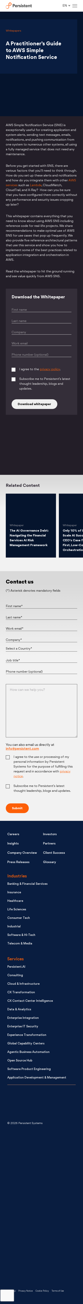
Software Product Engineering (29, 1069)
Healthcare (15, 901)
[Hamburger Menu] (74, 5)
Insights (13, 843)
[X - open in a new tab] (36, 1175)
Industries (17, 876)
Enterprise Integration (23, 1018)
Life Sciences (16, 909)
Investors (50, 834)
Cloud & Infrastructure (23, 984)
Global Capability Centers (25, 1043)
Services (15, 959)
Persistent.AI (16, 967)
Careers (13, 834)
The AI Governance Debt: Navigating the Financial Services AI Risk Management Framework (29, 538)
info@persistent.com (22, 749)
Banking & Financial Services (27, 884)
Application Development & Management (36, 1077)
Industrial (14, 926)
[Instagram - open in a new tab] (36, 1268)
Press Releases (18, 862)
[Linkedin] (41, 452)
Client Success (54, 853)
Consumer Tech (18, 918)
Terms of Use (58, 1291)
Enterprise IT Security (22, 1026)
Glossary (49, 862)
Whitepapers (13, 31)
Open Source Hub (19, 1060)
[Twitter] (16, 452)
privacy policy (50, 369)
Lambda (36, 185)
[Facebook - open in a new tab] (36, 1237)
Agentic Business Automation (28, 1052)
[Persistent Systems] (20, 1104)
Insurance (14, 892)
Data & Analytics (19, 1009)
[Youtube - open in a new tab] (36, 1206)
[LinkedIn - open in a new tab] (36, 1144)
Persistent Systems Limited (19, 6)
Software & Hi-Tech (21, 935)
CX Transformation (21, 992)
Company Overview (22, 853)
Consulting (15, 975)
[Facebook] (66, 452)
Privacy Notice (25, 1291)
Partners (49, 843)
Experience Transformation (26, 1035)
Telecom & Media (19, 943)
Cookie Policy (42, 1291)
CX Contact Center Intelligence (30, 1001)
